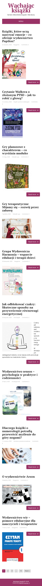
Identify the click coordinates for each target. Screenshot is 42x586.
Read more (32, 82)
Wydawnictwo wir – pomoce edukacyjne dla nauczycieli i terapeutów (19, 520)
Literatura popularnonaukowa (22, 441)
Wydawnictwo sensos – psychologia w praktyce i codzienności (20, 374)
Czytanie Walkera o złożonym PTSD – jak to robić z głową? (19, 95)
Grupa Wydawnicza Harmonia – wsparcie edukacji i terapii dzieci (18, 254)
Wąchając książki (21, 8)
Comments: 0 (25, 45)
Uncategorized (16, 381)
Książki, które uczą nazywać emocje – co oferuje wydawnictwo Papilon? (17, 36)
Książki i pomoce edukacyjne (21, 102)
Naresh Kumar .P (24, 583)
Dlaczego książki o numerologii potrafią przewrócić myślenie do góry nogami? (19, 433)
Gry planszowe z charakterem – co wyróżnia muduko (15, 150)
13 (21, 571)
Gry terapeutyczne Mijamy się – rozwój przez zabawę (20, 207)
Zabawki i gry (15, 157)
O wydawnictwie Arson (18, 477)
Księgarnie (16, 45)
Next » (27, 571)
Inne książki (17, 317)
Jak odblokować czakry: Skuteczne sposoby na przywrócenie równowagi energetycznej (20, 309)
